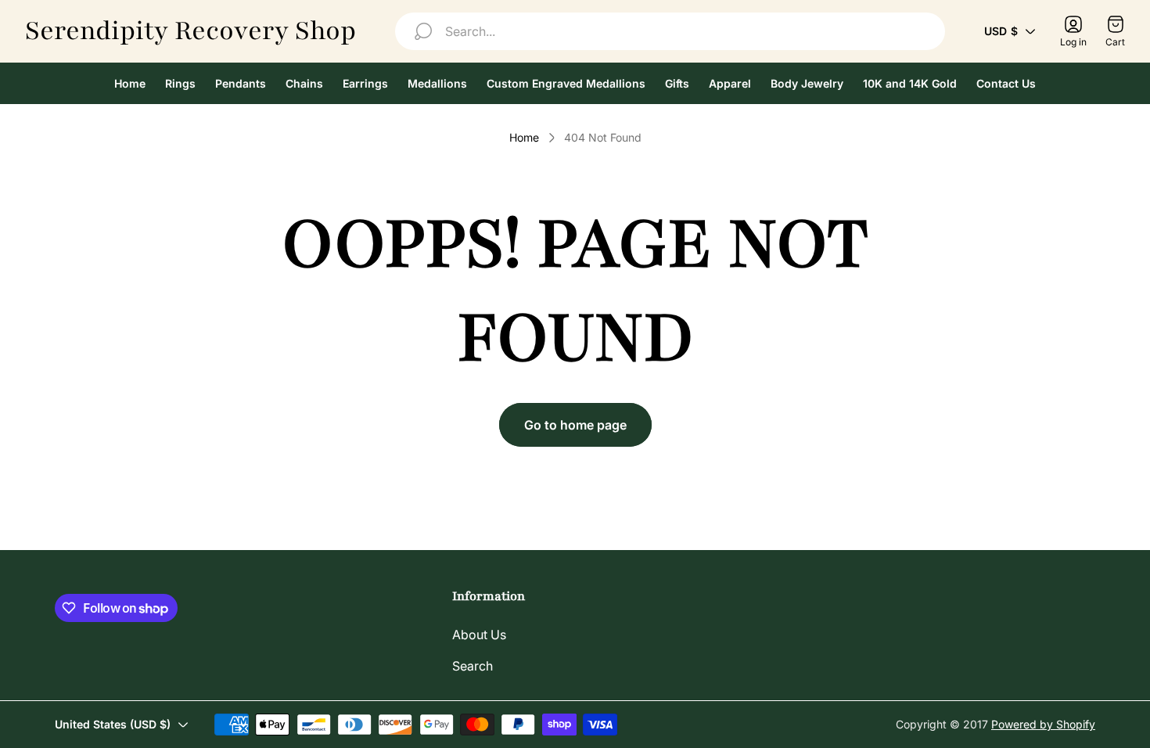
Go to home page (575, 425)
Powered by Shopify (1043, 724)
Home (524, 137)
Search (472, 666)
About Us (479, 634)
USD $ (1001, 31)
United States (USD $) (113, 724)
